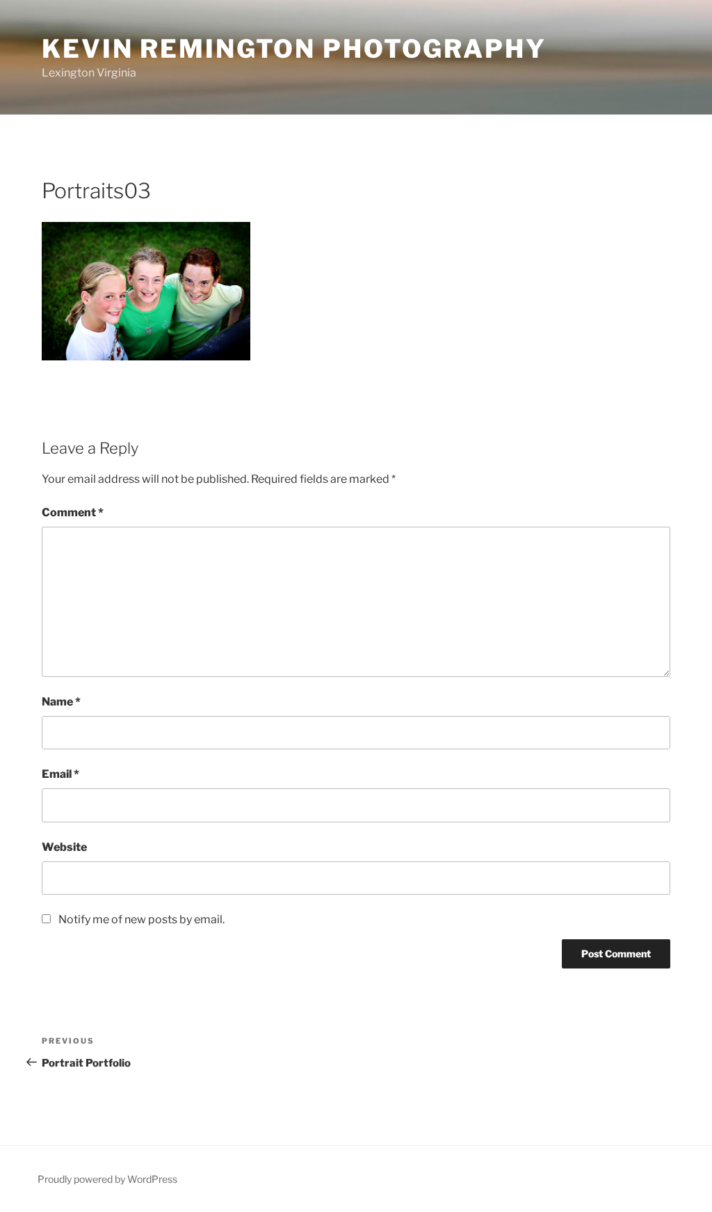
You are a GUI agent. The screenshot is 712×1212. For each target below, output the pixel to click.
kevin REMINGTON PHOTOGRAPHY (294, 48)
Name (61, 701)
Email (60, 774)
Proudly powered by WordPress (107, 1179)
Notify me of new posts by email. (141, 919)
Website (64, 847)
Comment (73, 512)
